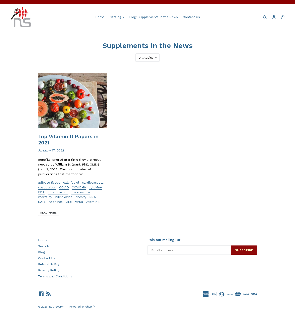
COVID (64, 187)
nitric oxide (63, 197)
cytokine (95, 187)
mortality (45, 197)
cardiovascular (93, 182)
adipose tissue (49, 182)
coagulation (47, 187)
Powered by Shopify (82, 306)
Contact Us (191, 17)
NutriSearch (56, 306)
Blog (41, 252)
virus (79, 202)
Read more (48, 212)
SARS (42, 202)
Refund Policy (48, 264)
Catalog (118, 17)
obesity (80, 197)
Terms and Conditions (55, 276)
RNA (92, 197)
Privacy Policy (48, 270)
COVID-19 (79, 187)
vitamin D (93, 202)
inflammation (58, 192)
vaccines (56, 202)
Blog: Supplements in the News (153, 17)
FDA (41, 192)
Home (100, 17)
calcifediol (71, 182)
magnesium (80, 192)
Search (43, 246)
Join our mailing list (164, 240)
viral (69, 202)
